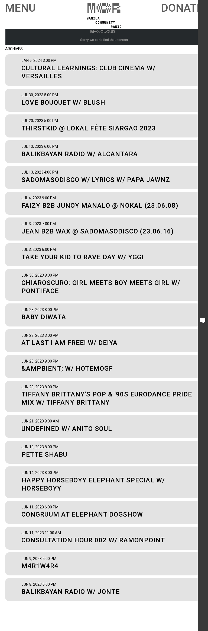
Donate (182, 8)
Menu (20, 8)
